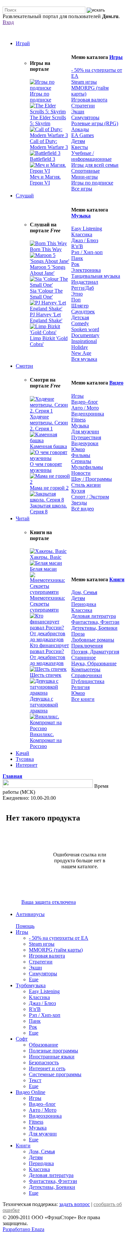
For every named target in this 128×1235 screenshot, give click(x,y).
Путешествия (86, 437)
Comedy (80, 323)
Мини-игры (84, 177)
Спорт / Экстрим (90, 497)
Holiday (79, 347)
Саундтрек (83, 311)
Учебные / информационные (91, 156)
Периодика (83, 604)
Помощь (25, 926)
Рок (75, 264)
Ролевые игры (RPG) (94, 123)
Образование (43, 1045)
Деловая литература (93, 616)
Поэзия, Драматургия (95, 651)
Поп (76, 299)
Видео (116, 383)
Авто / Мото (85, 408)
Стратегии (83, 105)
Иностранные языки (52, 1056)
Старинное (83, 657)
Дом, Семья (84, 592)
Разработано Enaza (23, 1229)
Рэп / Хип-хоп (87, 252)
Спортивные (85, 171)
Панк (77, 258)
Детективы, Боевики (94, 628)
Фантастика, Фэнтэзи (95, 622)
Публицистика (87, 681)
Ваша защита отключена (48, 902)
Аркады (80, 129)
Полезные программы (53, 1050)
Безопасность (44, 1062)
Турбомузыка (31, 985)
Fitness (78, 419)
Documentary (85, 335)
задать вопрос (74, 1204)
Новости (81, 473)
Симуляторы (85, 117)
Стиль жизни (86, 485)
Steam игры (84, 82)
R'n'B (77, 246)
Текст (35, 1080)
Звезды (79, 502)
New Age (81, 353)
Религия (80, 687)
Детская (80, 317)
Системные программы (55, 1074)
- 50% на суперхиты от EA (58, 938)
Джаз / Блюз (84, 240)
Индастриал (84, 282)
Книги (116, 579)
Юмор (78, 449)
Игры (116, 57)
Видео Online (30, 1092)
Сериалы (81, 461)
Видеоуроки (84, 443)
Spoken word (85, 329)
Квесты (79, 147)
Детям (78, 141)
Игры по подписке (92, 183)
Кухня (78, 491)
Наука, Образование (94, 663)
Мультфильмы (87, 467)
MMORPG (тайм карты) (56, 950)
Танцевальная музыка (95, 276)
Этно (77, 294)
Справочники (86, 675)
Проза (78, 634)
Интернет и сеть (47, 1068)
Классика (81, 234)
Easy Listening (86, 228)
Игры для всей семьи (94, 165)
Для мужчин (85, 431)
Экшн (77, 111)
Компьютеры (85, 669)
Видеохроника (87, 413)
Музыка (81, 215)
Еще (33, 979)
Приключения (87, 645)
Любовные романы (92, 640)
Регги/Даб (82, 288)
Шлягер (80, 305)
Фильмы (80, 455)
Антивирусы (30, 914)
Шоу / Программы (91, 479)
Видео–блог (84, 402)
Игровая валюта (89, 99)
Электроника (86, 270)
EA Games (82, 135)
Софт (22, 1039)
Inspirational (84, 341)
